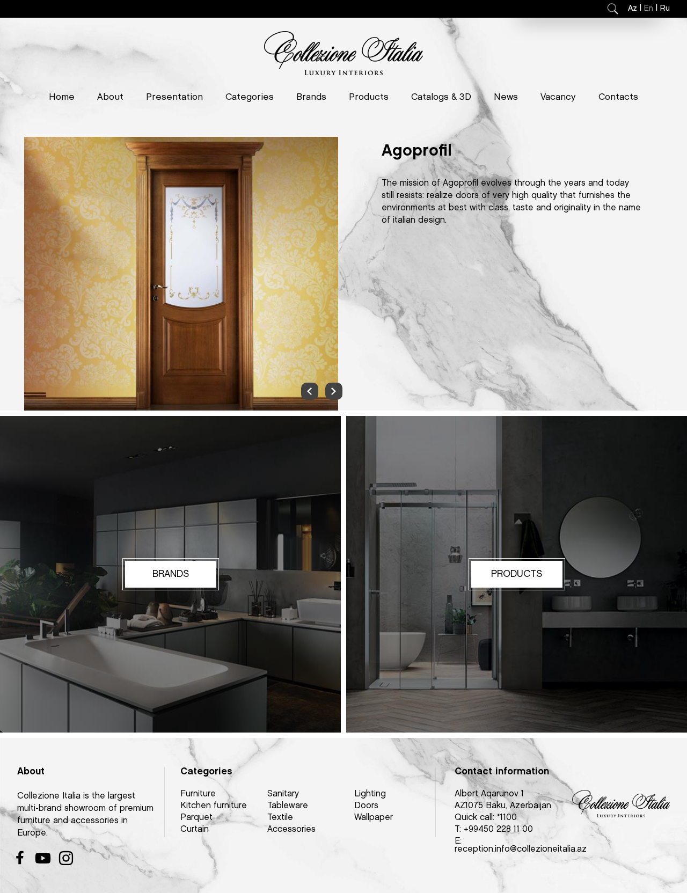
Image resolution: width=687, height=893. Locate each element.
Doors (366, 806)
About (110, 97)
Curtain (194, 829)
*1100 (507, 818)
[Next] (333, 391)
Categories (249, 97)
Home (62, 97)
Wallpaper (373, 818)
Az (632, 8)
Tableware (287, 806)
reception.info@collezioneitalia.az (521, 849)
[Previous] (309, 391)
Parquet (196, 818)
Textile (280, 818)
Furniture (198, 794)
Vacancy (558, 97)
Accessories (291, 829)
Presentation (174, 97)
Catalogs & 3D (441, 97)
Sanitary (283, 794)
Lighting (370, 794)
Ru (665, 8)
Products (369, 97)
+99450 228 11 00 (498, 829)
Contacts (618, 97)
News (506, 97)
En (648, 8)
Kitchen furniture (213, 806)
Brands (311, 97)
